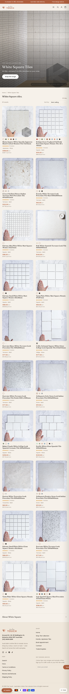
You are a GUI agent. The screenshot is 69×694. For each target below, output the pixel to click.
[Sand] (37, 243)
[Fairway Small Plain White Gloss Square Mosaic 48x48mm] (17, 526)
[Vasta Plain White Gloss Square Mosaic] (17, 576)
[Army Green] (42, 139)
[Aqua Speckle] (16, 139)
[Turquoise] (42, 594)
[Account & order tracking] (62, 7)
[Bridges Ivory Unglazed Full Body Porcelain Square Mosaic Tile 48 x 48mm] (51, 121)
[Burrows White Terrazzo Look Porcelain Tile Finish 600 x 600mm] (17, 375)
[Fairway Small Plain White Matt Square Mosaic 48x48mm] (17, 275)
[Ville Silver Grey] (52, 444)
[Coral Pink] (55, 139)
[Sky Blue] (57, 139)
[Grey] (39, 191)
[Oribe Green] (6, 139)
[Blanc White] (3, 343)
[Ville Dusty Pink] (42, 444)
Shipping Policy (7, 677)
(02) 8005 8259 (7, 639)
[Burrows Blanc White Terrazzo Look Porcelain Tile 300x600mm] (17, 325)
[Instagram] (3, 652)
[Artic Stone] (37, 393)
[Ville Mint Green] (37, 444)
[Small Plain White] (3, 293)
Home (4, 93)
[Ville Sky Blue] (44, 444)
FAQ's (4, 664)
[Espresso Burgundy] (13, 139)
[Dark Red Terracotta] (37, 139)
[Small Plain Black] (6, 293)
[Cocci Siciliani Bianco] (3, 191)
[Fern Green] (3, 444)
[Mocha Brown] (49, 139)
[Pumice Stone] (39, 393)
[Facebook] (6, 652)
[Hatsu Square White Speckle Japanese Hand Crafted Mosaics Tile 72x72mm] (17, 121)
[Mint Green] (44, 139)
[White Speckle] (3, 139)
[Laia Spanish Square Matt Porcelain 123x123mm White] (51, 576)
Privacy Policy (6, 670)
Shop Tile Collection (42, 636)
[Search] (57, 7)
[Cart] (65, 7)
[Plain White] (37, 293)
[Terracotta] (39, 594)
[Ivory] (39, 139)
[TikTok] (12, 652)
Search (4, 660)
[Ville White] (47, 444)
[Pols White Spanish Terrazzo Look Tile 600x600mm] (51, 225)
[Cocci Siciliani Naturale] (6, 191)
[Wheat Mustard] (8, 139)
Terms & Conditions (8, 667)
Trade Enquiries (41, 649)
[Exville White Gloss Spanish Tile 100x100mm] (51, 425)
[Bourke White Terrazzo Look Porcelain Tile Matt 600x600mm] (51, 173)
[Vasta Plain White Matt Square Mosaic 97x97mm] (51, 275)
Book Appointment (42, 642)
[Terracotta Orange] (47, 139)
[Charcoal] (60, 139)
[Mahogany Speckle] (11, 139)
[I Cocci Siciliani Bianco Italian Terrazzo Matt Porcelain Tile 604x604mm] (17, 173)
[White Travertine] (3, 494)
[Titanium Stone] (42, 393)
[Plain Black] (39, 293)
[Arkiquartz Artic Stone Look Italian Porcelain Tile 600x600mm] (51, 375)
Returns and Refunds (9, 674)
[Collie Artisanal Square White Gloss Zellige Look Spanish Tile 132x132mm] (51, 325)
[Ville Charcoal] (49, 444)
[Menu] (53, 7)
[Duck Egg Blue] (52, 139)
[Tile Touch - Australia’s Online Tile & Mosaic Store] (8, 7)
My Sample (6, 690)
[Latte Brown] (44, 594)
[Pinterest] (9, 652)
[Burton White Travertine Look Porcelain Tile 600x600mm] (17, 476)
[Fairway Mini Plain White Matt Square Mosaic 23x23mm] (17, 225)
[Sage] (37, 594)
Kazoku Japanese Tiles (43, 639)
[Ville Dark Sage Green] (39, 444)
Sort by (46, 102)
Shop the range (10, 77)
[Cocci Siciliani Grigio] (8, 191)
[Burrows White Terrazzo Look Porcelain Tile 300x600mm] (51, 526)
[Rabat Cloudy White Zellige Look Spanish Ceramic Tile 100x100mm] (17, 425)
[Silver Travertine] (6, 494)
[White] (37, 191)
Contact (39, 646)
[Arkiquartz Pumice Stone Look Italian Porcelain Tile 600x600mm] (51, 476)
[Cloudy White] (6, 444)
